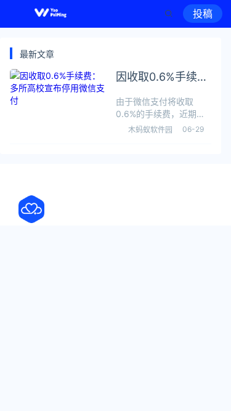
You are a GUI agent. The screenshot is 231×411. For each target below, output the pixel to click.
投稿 (203, 13)
